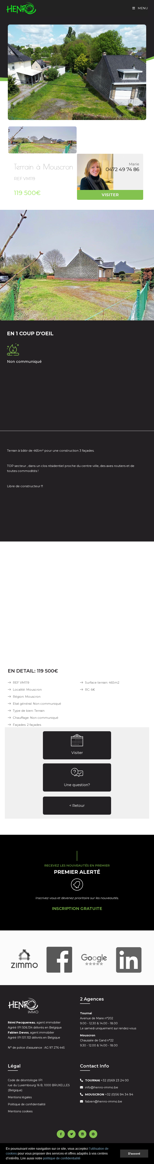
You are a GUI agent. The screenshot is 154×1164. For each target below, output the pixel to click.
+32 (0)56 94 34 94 (109, 1094)
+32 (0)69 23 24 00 (107, 1080)
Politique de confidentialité (27, 1104)
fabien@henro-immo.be (103, 1101)
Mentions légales (20, 1097)
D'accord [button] (134, 1153)
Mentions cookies (20, 1111)
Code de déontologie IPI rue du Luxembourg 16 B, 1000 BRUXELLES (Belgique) (39, 1085)
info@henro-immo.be (101, 1087)
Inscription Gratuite (77, 908)
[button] (81, 1158)
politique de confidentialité (61, 1158)
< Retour (77, 805)
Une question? (77, 785)
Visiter (77, 753)
